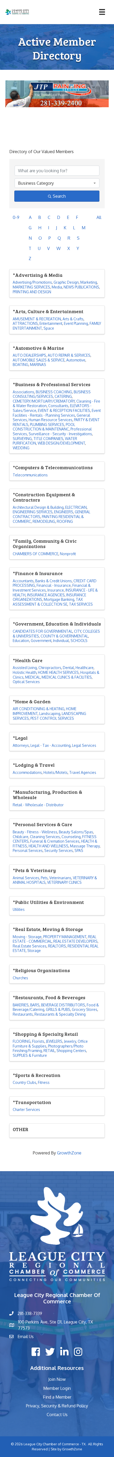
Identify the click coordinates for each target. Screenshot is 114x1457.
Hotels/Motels (55, 772)
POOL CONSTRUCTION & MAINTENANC (44, 427)
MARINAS (38, 364)
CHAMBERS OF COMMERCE (35, 553)
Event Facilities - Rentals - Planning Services (57, 412)
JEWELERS (54, 1041)
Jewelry (70, 1041)
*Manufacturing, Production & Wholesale (47, 794)
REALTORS (57, 946)
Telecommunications (30, 475)
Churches (20, 978)
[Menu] (102, 12)
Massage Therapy (85, 846)
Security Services (58, 850)
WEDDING (21, 448)
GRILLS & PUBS (58, 1009)
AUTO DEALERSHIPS (29, 355)
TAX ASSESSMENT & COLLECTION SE (48, 601)
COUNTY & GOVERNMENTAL (64, 636)
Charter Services (26, 1109)
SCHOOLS (79, 640)
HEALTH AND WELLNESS (48, 846)
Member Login (57, 1388)
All (99, 217)
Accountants (23, 581)
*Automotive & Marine (38, 348)
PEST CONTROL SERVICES (52, 718)
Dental (68, 667)
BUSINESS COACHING (54, 392)
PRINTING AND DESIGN (32, 292)
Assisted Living (25, 667)
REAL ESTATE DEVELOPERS (75, 941)
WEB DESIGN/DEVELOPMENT (61, 443)
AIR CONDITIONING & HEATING (38, 708)
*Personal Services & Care (42, 824)
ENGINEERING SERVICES (32, 512)
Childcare (20, 836)
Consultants (58, 405)
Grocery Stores (84, 1009)
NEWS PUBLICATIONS (81, 287)
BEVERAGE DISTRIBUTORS (63, 1005)
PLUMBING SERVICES (47, 424)
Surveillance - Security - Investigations (60, 434)
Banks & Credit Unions (53, 581)
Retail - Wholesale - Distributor (38, 805)
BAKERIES (21, 1005)
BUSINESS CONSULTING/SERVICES (52, 394)
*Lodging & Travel (34, 765)
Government (41, 640)
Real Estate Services (29, 946)
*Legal (20, 738)
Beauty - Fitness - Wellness (35, 832)
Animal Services (26, 878)
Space (48, 328)
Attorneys (21, 745)
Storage (34, 950)
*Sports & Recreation (36, 1075)
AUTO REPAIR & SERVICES (69, 355)
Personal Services (28, 850)
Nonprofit (68, 553)
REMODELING (44, 521)
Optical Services (26, 681)
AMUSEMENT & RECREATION (37, 319)
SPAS (78, 850)
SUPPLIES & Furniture (30, 1055)
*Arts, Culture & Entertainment (48, 311)
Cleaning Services (45, 836)
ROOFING (65, 521)
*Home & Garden (32, 701)
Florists (38, 1041)
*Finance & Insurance (38, 573)
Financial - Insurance (54, 585)
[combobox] (57, 183)
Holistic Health (24, 672)
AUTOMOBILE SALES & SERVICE (39, 360)
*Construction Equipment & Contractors (44, 497)
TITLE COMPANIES (48, 438)
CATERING (63, 396)
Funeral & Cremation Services (55, 841)
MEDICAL (32, 677)
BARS (35, 1005)
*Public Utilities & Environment (48, 902)
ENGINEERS (63, 512)
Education (21, 640)
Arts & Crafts (73, 319)
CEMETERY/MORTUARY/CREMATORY (44, 401)
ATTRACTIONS (25, 323)
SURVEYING (22, 438)
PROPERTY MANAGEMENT (64, 936)
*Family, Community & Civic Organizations (45, 543)
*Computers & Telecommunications (53, 467)
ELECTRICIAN (76, 507)
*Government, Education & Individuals (57, 623)
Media (57, 287)
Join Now (57, 1379)
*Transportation (32, 1102)
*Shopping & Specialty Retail (45, 1034)
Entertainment (51, 323)
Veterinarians (60, 878)
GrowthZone (69, 1153)
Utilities (19, 909)
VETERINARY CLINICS (64, 882)
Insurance (55, 590)
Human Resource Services (50, 419)
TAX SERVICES (81, 604)
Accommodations (27, 772)
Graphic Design (66, 282)
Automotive (75, 360)
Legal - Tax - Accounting (50, 745)
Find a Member (57, 1397)
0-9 (16, 217)
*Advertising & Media (38, 275)
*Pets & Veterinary (34, 870)
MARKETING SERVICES (31, 287)
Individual (61, 640)
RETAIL (49, 1050)
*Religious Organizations (41, 970)
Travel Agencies (82, 772)
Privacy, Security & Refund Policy (57, 1405)
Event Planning (76, 323)
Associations (23, 392)
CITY (77, 631)
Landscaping (49, 713)
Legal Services (84, 745)
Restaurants (23, 1014)
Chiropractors (49, 667)
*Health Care (27, 660)
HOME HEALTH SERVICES (58, 672)
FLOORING (21, 1041)
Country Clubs (24, 1082)
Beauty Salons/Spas (76, 832)
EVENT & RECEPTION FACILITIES (64, 410)
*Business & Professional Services (51, 384)
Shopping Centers (71, 1050)
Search (59, 196)
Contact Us (57, 1414)
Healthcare (85, 667)
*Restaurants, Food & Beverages (49, 997)
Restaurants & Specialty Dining (60, 1014)
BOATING (20, 364)
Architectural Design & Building (38, 507)
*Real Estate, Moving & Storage (48, 929)
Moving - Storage (27, 936)
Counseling (71, 836)
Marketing (88, 282)
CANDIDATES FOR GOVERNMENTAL (42, 631)
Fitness (44, 1082)
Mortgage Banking (59, 599)
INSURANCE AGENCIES (46, 595)
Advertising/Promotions (32, 282)
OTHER (20, 1129)
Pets (44, 878)
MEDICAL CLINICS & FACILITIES (67, 677)
